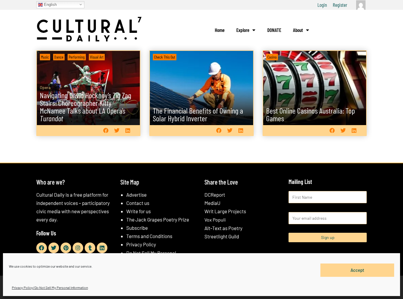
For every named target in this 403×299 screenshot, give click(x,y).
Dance (58, 56)
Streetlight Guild (221, 236)
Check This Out (164, 56)
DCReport (214, 195)
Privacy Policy (141, 244)
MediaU (212, 203)
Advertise (136, 195)
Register (340, 5)
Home (220, 30)
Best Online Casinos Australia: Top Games (310, 114)
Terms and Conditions (149, 236)
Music (45, 56)
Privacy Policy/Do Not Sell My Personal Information (50, 287)
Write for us (138, 211)
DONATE (274, 30)
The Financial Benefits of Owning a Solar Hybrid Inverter (198, 114)
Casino (272, 56)
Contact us (137, 203)
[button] (106, 130)
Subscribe (137, 228)
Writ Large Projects (225, 211)
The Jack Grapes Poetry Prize (157, 219)
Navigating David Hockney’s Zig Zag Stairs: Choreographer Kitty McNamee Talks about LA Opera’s (85, 106)
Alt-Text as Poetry (223, 228)
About (298, 30)
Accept (357, 270)
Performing (77, 56)
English (50, 4)
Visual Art (97, 56)
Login (322, 5)
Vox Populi (215, 219)
